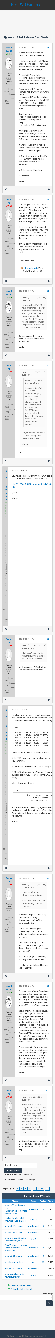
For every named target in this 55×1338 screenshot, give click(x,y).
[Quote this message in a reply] (49, 189)
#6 (48, 639)
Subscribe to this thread (21, 1289)
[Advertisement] (27, 20)
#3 (48, 291)
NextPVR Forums (25, 4)
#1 (48, 47)
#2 (48, 199)
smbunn (33, 1219)
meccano (33, 1209)
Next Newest (24, 1174)
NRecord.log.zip (31, 268)
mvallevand (33, 1226)
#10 (47, 1090)
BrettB (33, 1239)
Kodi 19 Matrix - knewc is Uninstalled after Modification (16, 1248)
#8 (48, 878)
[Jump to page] (47, 1189)
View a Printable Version (21, 1285)
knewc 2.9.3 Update (13, 1256)
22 (43, 1232)
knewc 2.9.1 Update (13, 1269)
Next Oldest (12, 1174)
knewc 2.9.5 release (13, 1232)
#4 (48, 365)
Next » (40, 1189)
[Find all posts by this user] (6, 189)
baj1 (33, 1262)
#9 (48, 986)
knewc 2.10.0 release (14, 1226)
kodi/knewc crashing (14, 1262)
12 (43, 1262)
